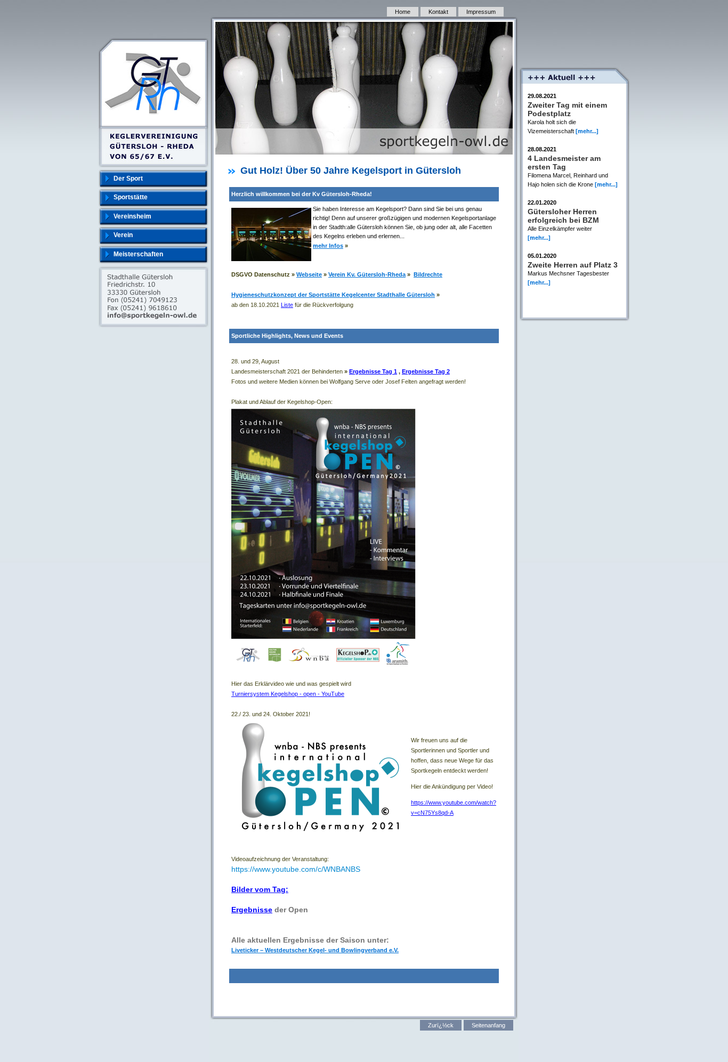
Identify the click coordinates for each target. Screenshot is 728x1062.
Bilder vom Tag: (259, 889)
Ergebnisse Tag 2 (426, 371)
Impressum (481, 12)
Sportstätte (131, 197)
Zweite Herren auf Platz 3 (573, 265)
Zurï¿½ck (441, 1025)
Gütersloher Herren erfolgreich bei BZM (563, 215)
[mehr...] (587, 131)
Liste (287, 305)
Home (402, 12)
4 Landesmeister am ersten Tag (564, 162)
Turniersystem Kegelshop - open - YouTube (287, 694)
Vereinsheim (132, 216)
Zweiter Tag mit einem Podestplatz (567, 109)
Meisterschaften (138, 254)
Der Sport (128, 178)
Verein (123, 235)
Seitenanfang (488, 1025)
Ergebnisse (251, 909)
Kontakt (438, 12)
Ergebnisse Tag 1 (373, 371)
